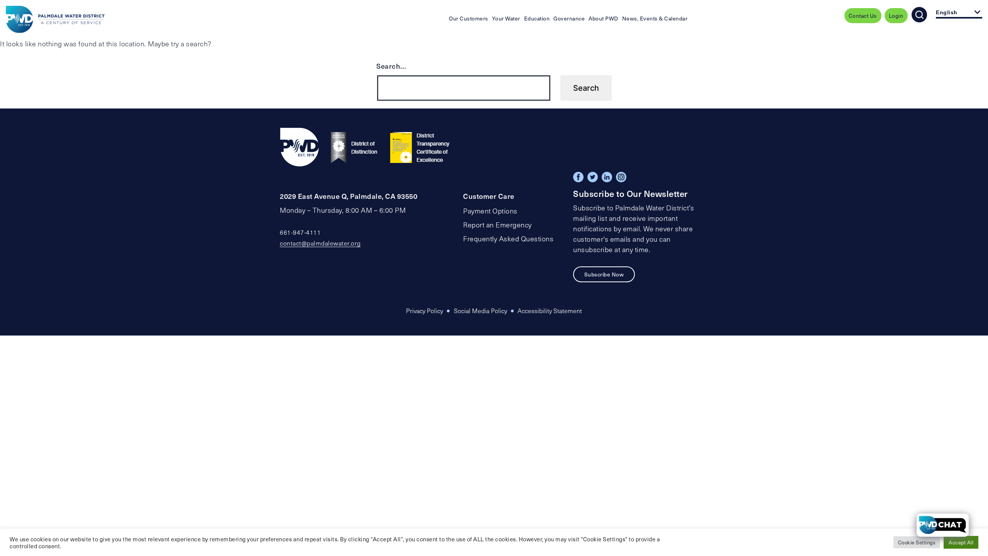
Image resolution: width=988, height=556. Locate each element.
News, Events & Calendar (655, 18)
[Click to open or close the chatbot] (943, 525)
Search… (391, 66)
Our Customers (468, 18)
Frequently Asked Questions (508, 238)
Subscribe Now (604, 274)
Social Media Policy (480, 311)
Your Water (506, 18)
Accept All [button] (961, 542)
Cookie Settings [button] (917, 542)
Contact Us (863, 16)
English (947, 12)
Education (537, 18)
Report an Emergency (497, 224)
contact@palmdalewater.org (320, 243)
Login (896, 16)
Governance (569, 18)
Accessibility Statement (550, 311)
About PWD (603, 18)
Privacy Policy (424, 311)
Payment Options (490, 210)
